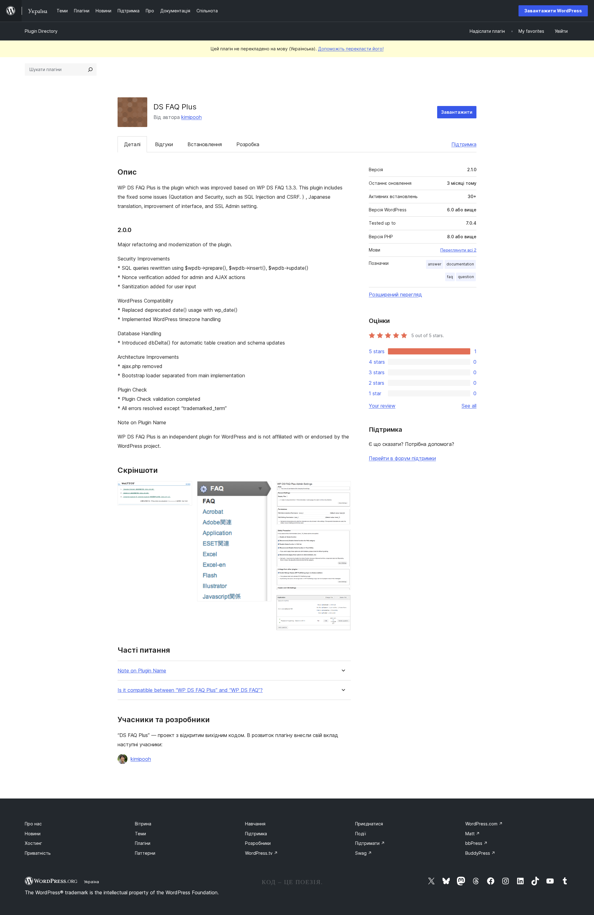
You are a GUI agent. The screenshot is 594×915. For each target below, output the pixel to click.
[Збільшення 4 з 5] (342, 538)
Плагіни (142, 843)
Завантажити (456, 112)
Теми (140, 833)
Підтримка (463, 144)
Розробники (258, 843)
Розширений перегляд (395, 294)
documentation (460, 264)
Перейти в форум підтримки (402, 458)
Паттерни (145, 853)
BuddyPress (480, 853)
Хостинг (33, 843)
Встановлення (204, 144)
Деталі (132, 144)
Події (360, 833)
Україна (91, 881)
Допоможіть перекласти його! (351, 48)
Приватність (38, 853)
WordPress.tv (261, 853)
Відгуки (164, 144)
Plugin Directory (41, 31)
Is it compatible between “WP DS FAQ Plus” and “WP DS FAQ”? (190, 690)
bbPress (476, 843)
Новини (33, 833)
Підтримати (370, 843)
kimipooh (191, 117)
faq (450, 276)
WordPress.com (484, 823)
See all (469, 406)
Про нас (33, 823)
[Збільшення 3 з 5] (342, 489)
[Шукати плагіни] (90, 69)
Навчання (255, 823)
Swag (363, 853)
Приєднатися (369, 823)
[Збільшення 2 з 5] (263, 489)
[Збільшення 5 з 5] (342, 603)
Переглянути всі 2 (458, 250)
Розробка (247, 144)
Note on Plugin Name (142, 671)
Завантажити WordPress (553, 10)
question (466, 276)
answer (434, 264)
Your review (382, 406)
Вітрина (143, 823)
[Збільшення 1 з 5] (184, 489)
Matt (472, 833)
